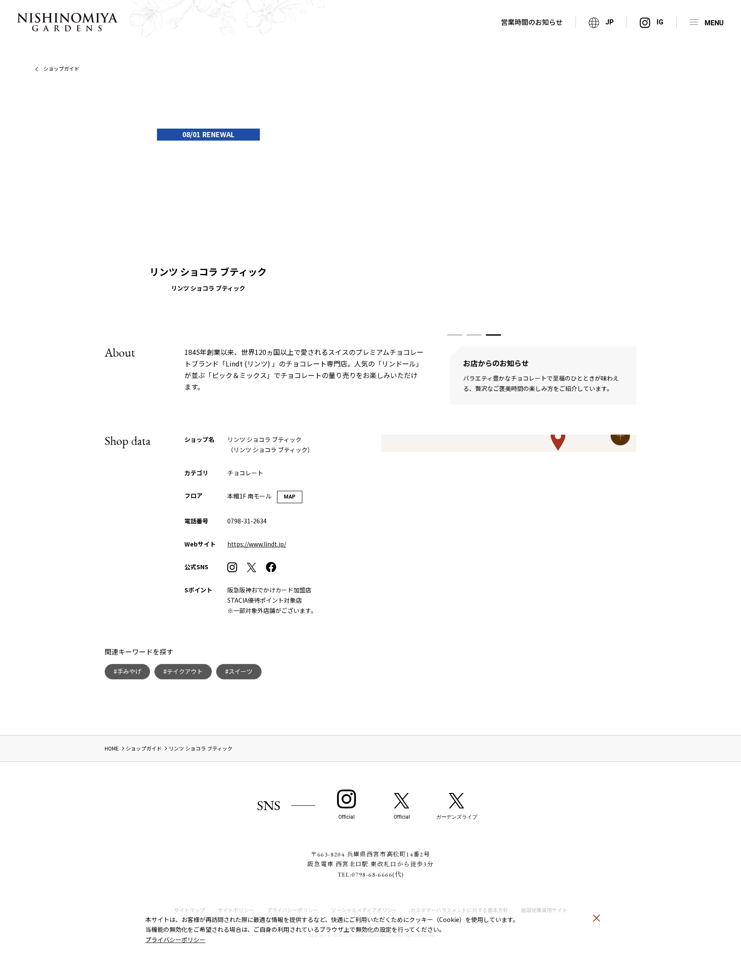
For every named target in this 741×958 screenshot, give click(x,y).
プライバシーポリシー (175, 939)
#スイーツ (239, 671)
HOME (112, 748)
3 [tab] (493, 335)
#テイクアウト (183, 671)
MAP (289, 497)
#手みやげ (127, 671)
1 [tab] (454, 335)
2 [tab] (474, 335)
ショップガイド (61, 68)
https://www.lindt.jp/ (256, 544)
